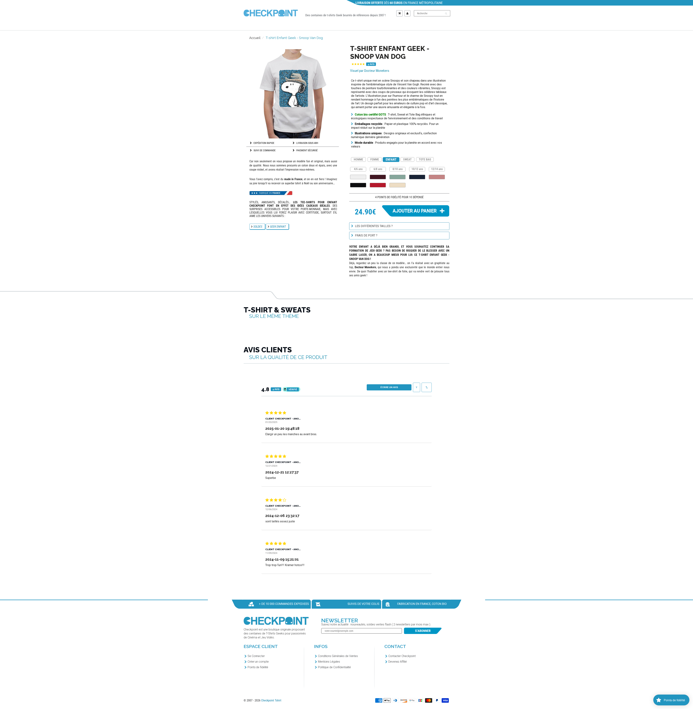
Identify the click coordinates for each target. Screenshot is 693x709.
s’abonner (423, 631)
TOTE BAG (425, 159)
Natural (397, 185)
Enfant (364, 25)
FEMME (374, 159)
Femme (337, 25)
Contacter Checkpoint (402, 656)
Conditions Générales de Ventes (338, 656)
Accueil (254, 38)
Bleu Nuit (417, 177)
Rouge (378, 185)
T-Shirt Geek (277, 25)
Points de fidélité (258, 667)
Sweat (390, 25)
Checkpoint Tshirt (271, 700)
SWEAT (407, 159)
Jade (397, 177)
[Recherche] (446, 13)
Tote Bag (417, 25)
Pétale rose (437, 177)
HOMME (358, 159)
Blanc (358, 177)
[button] (358, 64)
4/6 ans (358, 169)
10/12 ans (417, 169)
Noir (358, 185)
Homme (310, 25)
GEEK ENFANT (278, 226)
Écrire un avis (389, 387)
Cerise (378, 177)
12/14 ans (437, 169)
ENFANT (391, 159)
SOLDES (257, 226)
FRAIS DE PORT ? (366, 235)
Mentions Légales (329, 661)
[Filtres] (416, 387)
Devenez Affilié (397, 661)
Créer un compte (258, 661)
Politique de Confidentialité (334, 667)
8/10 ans (398, 169)
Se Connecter (256, 656)
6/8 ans (378, 169)
